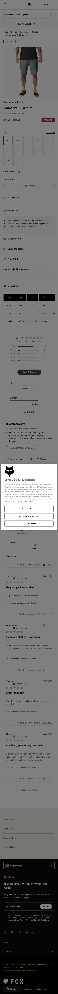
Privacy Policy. (28, 501)
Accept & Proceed (29, 523)
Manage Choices (29, 509)
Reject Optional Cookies (29, 516)
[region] (28, 497)
